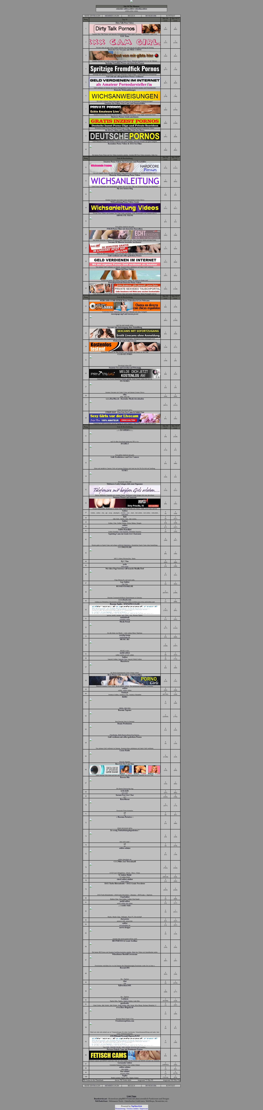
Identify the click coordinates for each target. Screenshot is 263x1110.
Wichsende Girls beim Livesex (124, 341)
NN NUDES (125, 381)
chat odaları (124, 1071)
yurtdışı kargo (124, 635)
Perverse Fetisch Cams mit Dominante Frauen (125, 1049)
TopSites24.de (136, 1106)
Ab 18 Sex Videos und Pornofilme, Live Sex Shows (124, 130)
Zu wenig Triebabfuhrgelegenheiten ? (124, 830)
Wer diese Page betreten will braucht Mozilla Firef (124, 569)
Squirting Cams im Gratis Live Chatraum (124, 534)
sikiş (124, 394)
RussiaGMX (125, 968)
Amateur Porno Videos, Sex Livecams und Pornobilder (124, 162)
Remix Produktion (124, 724)
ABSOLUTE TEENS (124, 215)
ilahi (124, 517)
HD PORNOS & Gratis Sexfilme (124, 941)
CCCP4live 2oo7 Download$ (125, 862)
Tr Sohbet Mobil (124, 875)
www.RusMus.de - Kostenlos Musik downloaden (125, 399)
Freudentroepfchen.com (125, 1021)
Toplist (124, 1076)
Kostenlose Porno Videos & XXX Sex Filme (125, 144)
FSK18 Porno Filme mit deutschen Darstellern (125, 229)
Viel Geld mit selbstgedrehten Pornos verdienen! (125, 77)
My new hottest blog (125, 189)
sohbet (124, 525)
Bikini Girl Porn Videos (125, 269)
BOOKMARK (151, 16)
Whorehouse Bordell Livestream (124, 954)
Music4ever (124, 661)
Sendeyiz (124, 692)
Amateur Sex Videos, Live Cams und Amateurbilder (124, 103)
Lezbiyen (124, 999)
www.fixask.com (124, 600)
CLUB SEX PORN (124, 354)
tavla (125, 564)
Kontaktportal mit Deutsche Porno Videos (124, 283)
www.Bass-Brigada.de (124, 1007)
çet (125, 813)
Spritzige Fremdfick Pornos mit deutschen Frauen (124, 63)
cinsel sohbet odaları (125, 879)
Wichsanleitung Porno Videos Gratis (124, 202)
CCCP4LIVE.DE (125, 547)
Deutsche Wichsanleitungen (125, 90)
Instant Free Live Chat (125, 795)
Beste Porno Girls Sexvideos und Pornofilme (125, 675)
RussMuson (125, 799)
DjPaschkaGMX (124, 985)
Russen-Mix (125, 777)
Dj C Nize (125, 561)
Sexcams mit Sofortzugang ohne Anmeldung (124, 327)
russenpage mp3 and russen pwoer (124, 314)
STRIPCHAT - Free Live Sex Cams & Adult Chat (124, 412)
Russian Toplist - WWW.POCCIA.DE (125, 604)
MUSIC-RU (125, 639)
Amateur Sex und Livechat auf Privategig (125, 368)
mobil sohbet (125, 653)
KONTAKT (170, 16)
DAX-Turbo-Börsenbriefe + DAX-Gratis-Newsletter (125, 884)
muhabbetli (124, 617)
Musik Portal (125, 622)
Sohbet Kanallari (124, 530)
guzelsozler (125, 1003)
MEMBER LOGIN (112, 16)
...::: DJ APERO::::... (125, 430)
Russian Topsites (124, 710)
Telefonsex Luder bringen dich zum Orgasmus (125, 484)
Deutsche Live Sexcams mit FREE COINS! (125, 50)
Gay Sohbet (124, 582)
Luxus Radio (125, 750)
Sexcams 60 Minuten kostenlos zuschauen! (124, 242)
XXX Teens (124, 36)
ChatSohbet (125, 897)
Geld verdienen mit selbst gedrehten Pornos (125, 256)
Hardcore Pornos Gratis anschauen (125, 117)
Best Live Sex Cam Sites (124, 764)
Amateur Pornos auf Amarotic (125, 497)
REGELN (131, 16)
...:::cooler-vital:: (124, 905)
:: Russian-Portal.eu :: (124, 817)
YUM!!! (125, 470)
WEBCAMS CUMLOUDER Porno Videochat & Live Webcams (125, 301)
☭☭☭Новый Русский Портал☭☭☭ (125, 1036)
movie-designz (124, 927)
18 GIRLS (125, 444)
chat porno (125, 919)
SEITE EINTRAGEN (92, 16)
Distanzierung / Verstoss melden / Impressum (131, 1109)
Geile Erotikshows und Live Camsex (125, 457)
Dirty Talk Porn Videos (125, 23)
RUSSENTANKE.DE (124, 586)
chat (124, 981)
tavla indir (125, 791)
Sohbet (125, 511)
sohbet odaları (124, 848)
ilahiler (124, 697)
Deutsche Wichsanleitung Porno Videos (124, 175)
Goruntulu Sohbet (125, 1063)
